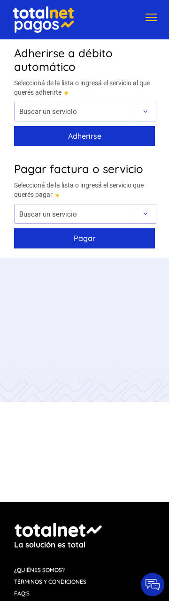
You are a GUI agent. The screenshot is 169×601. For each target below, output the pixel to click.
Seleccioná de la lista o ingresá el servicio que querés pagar (79, 189)
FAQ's (22, 593)
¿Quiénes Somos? (39, 569)
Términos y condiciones (50, 581)
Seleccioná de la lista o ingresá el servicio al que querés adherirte (82, 87)
